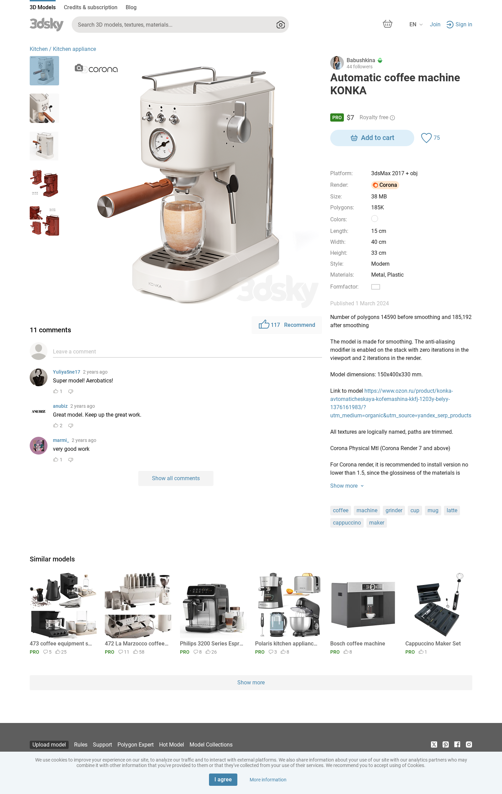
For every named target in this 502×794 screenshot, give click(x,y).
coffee (340, 510)
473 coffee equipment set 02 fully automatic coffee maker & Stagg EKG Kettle (62, 643)
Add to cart (377, 138)
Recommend (293, 325)
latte (452, 510)
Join (435, 24)
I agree (223, 779)
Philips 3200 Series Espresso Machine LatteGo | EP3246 (212, 643)
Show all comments (176, 478)
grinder (394, 510)
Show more (251, 682)
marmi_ (61, 440)
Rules (80, 744)
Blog (131, 7)
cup (414, 510)
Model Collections (211, 744)
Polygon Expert (135, 744)
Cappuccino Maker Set (433, 643)
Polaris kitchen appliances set (287, 643)
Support (102, 744)
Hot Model (171, 744)
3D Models (43, 7)
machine (367, 510)
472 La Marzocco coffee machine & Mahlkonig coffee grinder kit (137, 643)
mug (433, 510)
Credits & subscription (90, 7)
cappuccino (347, 522)
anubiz (60, 406)
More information (268, 779)
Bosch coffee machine (357, 643)
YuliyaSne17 (66, 372)
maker (376, 522)
